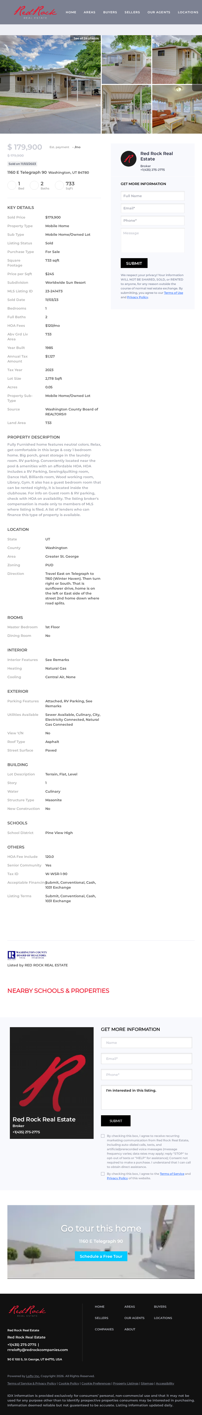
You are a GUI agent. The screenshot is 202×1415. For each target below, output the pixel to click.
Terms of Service (172, 1174)
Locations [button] (188, 12)
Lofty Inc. (33, 1376)
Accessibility (165, 1383)
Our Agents (159, 12)
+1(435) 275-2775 (152, 170)
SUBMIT (116, 1121)
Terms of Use (173, 293)
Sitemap (147, 1383)
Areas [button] (90, 12)
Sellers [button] (132, 12)
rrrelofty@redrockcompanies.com (37, 1350)
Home (71, 12)
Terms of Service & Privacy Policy (31, 1383)
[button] (108, 1307)
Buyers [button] (110, 12)
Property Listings (125, 1383)
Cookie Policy (69, 1383)
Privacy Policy (137, 297)
